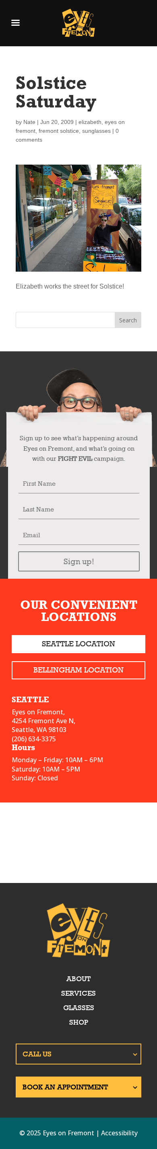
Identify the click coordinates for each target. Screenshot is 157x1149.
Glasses (78, 1008)
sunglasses (96, 131)
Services (78, 993)
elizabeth (89, 122)
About (78, 979)
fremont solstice (59, 131)
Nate (29, 122)
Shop (78, 1022)
